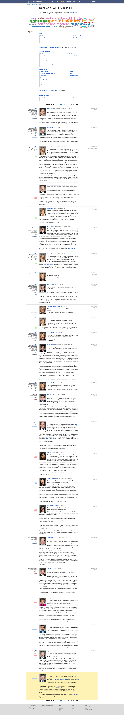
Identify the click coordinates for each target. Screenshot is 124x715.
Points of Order (43, 86)
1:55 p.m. (35, 390)
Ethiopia (42, 40)
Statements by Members (44, 51)
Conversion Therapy (45, 42)
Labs (79, 1)
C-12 (74, 149)
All (73, 104)
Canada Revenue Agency (46, 98)
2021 (37, 4)
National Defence (44, 71)
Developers (87, 709)
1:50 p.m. (35, 234)
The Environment (44, 35)
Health (70, 73)
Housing (42, 66)
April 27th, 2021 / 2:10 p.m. (33, 676)
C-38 (58, 218)
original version (74, 12)
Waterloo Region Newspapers (47, 60)
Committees (68, 1)
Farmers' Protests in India (75, 35)
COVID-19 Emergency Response (47, 64)
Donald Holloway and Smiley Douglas (77, 58)
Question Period (43, 69)
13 (68, 104)
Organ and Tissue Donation (75, 60)
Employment (72, 80)
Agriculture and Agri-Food (46, 84)
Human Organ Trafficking (75, 38)
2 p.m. (36, 397)
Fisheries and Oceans (45, 80)
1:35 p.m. (35, 116)
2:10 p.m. (35, 653)
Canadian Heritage (73, 75)
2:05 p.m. (35, 541)
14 (71, 104)
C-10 (77, 679)
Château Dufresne (44, 58)
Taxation (42, 77)
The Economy (43, 75)
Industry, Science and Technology (46, 31)
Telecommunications (74, 62)
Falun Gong (72, 40)
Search (60, 709)
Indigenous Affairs (73, 77)
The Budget (72, 53)
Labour (71, 71)
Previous (48, 104)
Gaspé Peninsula (73, 56)
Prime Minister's (63, 647)
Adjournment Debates (44, 95)
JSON (90, 709)
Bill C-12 (71, 47)
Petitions (41, 33)
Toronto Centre (50, 264)
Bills (57, 1)
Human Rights (43, 38)
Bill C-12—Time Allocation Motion (47, 45)
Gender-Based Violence (45, 56)
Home (28, 4)
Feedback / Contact (88, 706)
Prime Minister (49, 438)
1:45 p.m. (35, 193)
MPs (53, 1)
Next (77, 104)
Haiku (86, 708)
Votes (73, 708)
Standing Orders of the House (46, 93)
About (74, 1)
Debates (62, 1)
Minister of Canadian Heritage (61, 679)
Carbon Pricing (72, 98)
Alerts (60, 710)
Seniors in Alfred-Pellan (45, 62)
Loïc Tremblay (72, 64)
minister (58, 215)
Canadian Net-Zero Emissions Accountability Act (50, 47)
